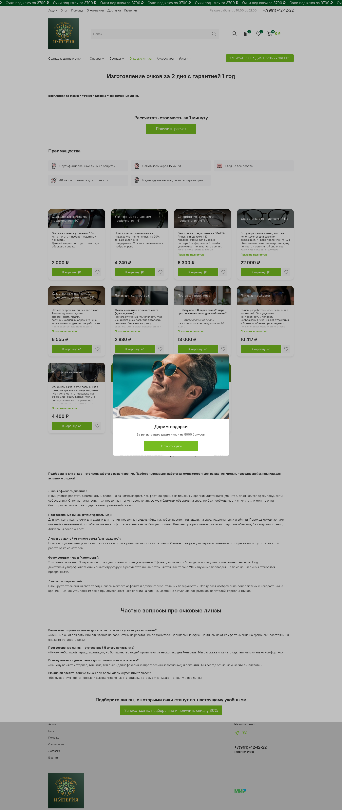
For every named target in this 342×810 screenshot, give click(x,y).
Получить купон (171, 446)
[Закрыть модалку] (222, 361)
